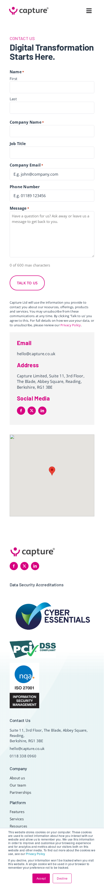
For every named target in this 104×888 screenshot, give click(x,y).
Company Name (27, 122)
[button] (52, 471)
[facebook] (21, 411)
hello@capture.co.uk (36, 353)
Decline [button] (62, 878)
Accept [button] (41, 878)
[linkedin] (42, 411)
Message (19, 208)
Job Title (18, 143)
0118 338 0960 (23, 756)
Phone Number (25, 186)
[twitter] (32, 411)
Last (13, 98)
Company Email (26, 165)
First (13, 78)
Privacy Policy (35, 854)
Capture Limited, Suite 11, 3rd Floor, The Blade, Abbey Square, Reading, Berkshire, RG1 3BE (50, 381)
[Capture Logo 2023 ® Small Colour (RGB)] (28, 7)
